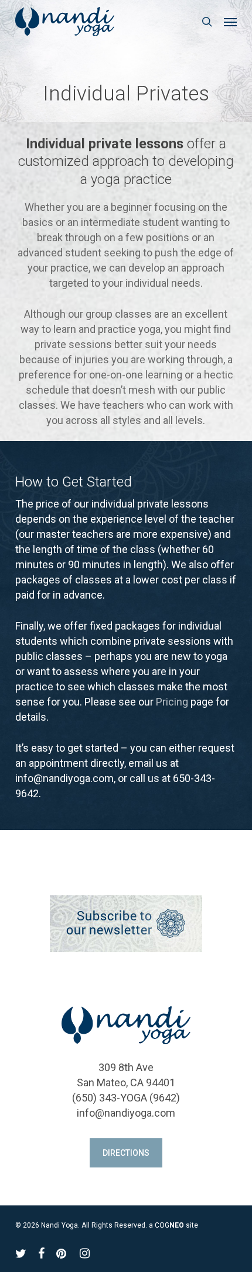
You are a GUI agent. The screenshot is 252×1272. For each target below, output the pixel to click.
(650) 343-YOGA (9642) (126, 1098)
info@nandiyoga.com (126, 1113)
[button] (230, 21)
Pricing (172, 702)
